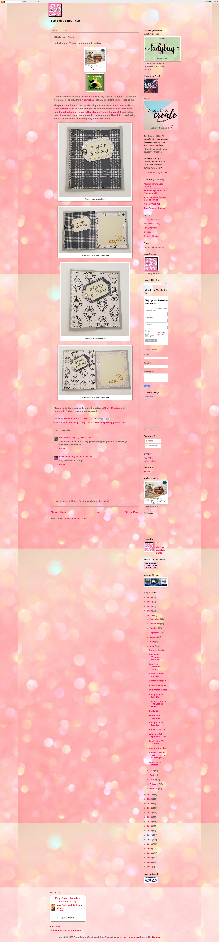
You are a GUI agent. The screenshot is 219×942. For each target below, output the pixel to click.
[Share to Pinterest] (108, 419)
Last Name (149, 324)
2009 (149, 848)
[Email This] (100, 419)
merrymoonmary (131, 937)
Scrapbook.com (67, 112)
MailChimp (160, 334)
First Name (149, 317)
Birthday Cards (156, 650)
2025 (149, 602)
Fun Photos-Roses (158, 690)
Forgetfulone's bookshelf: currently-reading (68, 899)
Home (95, 512)
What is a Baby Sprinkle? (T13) (157, 735)
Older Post (132, 512)
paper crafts (119, 422)
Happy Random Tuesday (156, 674)
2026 (149, 597)
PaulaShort (65, 437)
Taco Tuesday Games (154, 208)
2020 (149, 799)
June (152, 646)
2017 (149, 812)
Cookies (147, 232)
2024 (149, 606)
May (152, 770)
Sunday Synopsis (157, 681)
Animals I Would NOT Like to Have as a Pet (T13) (158, 755)
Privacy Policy (150, 228)
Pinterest (86, 100)
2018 (149, 808)
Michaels (120, 105)
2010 (149, 844)
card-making (72, 422)
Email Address (150, 311)
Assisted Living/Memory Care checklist (156, 198)
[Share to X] (104, 419)
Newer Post (59, 512)
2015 (149, 821)
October (154, 628)
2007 (149, 857)
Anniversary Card (157, 729)
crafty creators (87, 422)
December (155, 619)
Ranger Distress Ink (111, 112)
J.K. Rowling (60, 910)
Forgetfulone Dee (149, 396)
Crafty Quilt (154, 711)
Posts (150, 441)
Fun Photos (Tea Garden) (157, 742)
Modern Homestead (64, 108)
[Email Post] (95, 418)
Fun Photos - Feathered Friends (155, 666)
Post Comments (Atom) (75, 518)
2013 (149, 830)
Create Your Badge (149, 430)
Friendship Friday (63, 411)
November (155, 623)
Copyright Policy (151, 236)
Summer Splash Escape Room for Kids (155, 191)
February (154, 784)
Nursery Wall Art (152, 204)
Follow (147, 471)
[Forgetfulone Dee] (151, 427)
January (154, 788)
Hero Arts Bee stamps (88, 112)
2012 (149, 835)
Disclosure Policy (152, 219)
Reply (62, 448)
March (153, 779)
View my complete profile (160, 550)
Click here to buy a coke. (156, 172)
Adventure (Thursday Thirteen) (155, 657)
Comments (152, 445)
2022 (149, 615)
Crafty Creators (112, 408)
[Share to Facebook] (106, 419)
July (152, 642)
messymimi (64, 456)
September (155, 633)
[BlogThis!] (102, 419)
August (153, 637)
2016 (149, 817)
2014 (149, 826)
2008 (149, 853)
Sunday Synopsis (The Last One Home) (157, 704)
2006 (149, 862)
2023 (149, 611)
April (152, 775)
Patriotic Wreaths (157, 685)
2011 (149, 839)
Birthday (148, 331)
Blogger (156, 937)
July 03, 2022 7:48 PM (81, 456)
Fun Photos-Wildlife (155, 763)
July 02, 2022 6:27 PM (81, 437)
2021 (149, 794)
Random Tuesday (157, 748)
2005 (149, 867)
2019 (149, 803)
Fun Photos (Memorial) (155, 716)
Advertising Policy (152, 223)
